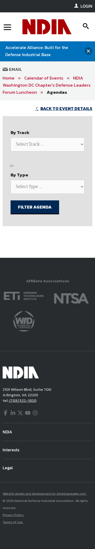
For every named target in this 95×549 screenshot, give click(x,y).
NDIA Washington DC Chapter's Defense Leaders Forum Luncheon (47, 85)
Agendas (57, 92)
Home (9, 78)
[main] (47, 179)
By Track (20, 132)
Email (15, 69)
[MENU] (7, 27)
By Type (19, 174)
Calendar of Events (43, 78)
